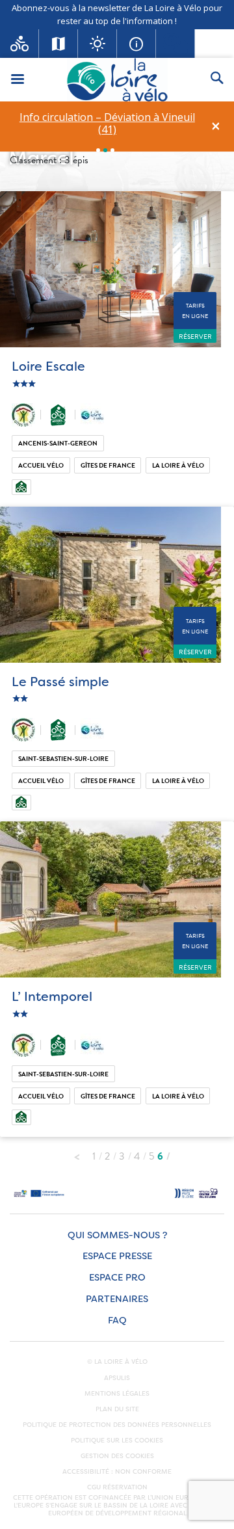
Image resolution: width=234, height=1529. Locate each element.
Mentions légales (117, 1394)
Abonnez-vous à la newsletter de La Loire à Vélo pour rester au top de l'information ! (117, 14)
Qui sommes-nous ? (117, 1235)
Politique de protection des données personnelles (117, 1425)
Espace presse (117, 1256)
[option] (107, 123)
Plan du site (117, 1409)
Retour (76, 1153)
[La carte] (58, 43)
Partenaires (117, 1299)
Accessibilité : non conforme (117, 1472)
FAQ (117, 1320)
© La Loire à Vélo (117, 1362)
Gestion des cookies (117, 1456)
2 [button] (105, 150)
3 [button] (112, 150)
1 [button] (98, 150)
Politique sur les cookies (117, 1440)
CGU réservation (117, 1487)
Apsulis (117, 1378)
